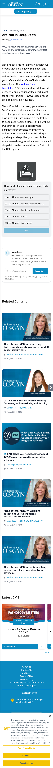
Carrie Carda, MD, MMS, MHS (19, 408)
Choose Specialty (23, 11)
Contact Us (26, 670)
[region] (26, 740)
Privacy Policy (26, 679)
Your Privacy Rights (26, 685)
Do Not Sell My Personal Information (26, 682)
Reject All (26, 755)
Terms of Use (26, 676)
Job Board (26, 673)
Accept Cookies (26, 763)
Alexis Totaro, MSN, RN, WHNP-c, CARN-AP (25, 354)
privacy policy (9, 279)
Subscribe (39, 271)
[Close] (50, 716)
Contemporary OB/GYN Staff (19, 464)
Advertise (26, 666)
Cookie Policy (44, 743)
